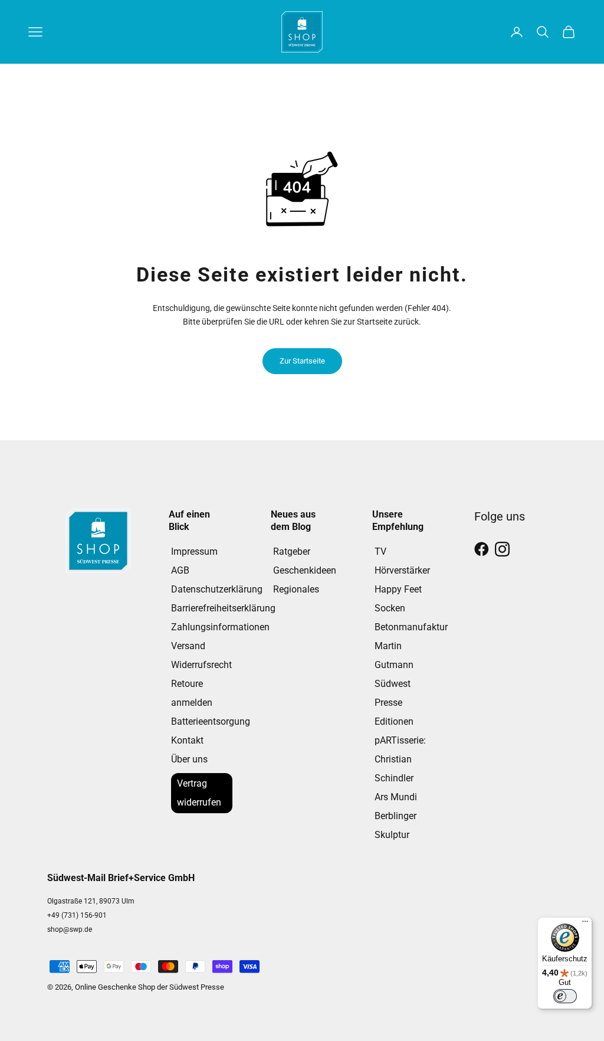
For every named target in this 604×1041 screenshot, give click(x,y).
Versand (188, 646)
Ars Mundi (396, 797)
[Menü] (585, 924)
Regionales (296, 589)
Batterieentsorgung (210, 721)
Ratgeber (291, 551)
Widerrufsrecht (201, 664)
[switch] (565, 996)
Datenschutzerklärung (216, 589)
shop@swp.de (69, 929)
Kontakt (187, 740)
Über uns (189, 759)
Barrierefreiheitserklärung (223, 608)
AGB (180, 570)
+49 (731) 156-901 (77, 915)
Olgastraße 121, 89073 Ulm (90, 901)
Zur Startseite (302, 360)
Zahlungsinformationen (220, 627)
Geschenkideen (304, 570)
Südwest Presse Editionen (394, 702)
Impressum (194, 551)
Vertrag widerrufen (199, 793)
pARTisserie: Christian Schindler (400, 759)
